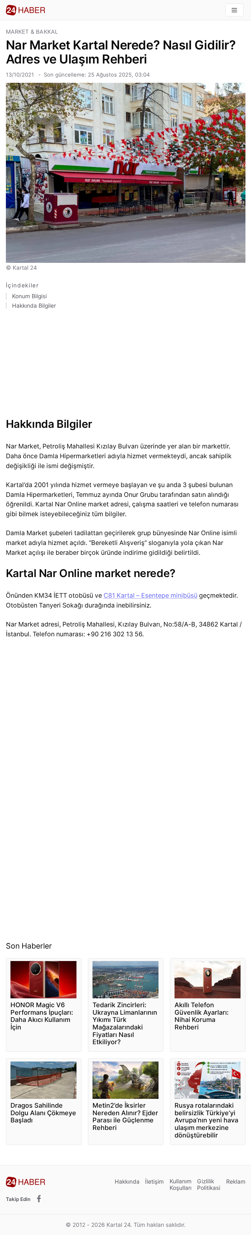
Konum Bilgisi (29, 296)
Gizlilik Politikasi (208, 1184)
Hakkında (127, 1181)
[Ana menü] (234, 10)
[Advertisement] (125, 366)
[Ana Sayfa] (25, 10)
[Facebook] (39, 1199)
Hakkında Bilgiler (34, 305)
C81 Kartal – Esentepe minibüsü (150, 595)
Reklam (235, 1181)
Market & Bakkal (32, 32)
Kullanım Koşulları (181, 1184)
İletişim (154, 1181)
